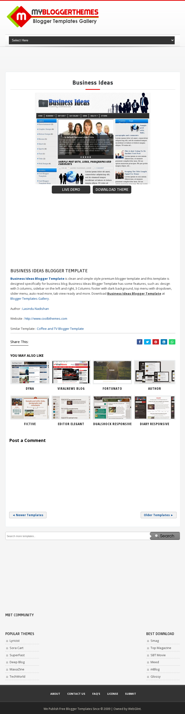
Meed (155, 662)
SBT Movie (158, 655)
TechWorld (17, 676)
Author (154, 388)
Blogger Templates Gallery (29, 298)
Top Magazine (161, 648)
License (112, 693)
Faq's (96, 693)
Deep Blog (17, 662)
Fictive (30, 424)
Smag (155, 640)
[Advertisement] (93, 59)
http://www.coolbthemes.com (46, 318)
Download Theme (112, 189)
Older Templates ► (158, 515)
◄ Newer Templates (27, 515)
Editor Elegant (71, 424)
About (55, 693)
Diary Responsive (154, 424)
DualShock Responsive (112, 424)
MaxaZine (17, 669)
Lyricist (15, 640)
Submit (130, 693)
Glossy (156, 676)
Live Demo (71, 189)
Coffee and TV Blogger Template (60, 328)
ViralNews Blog (71, 388)
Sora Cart (16, 648)
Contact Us (76, 693)
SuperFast (17, 655)
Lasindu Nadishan (35, 308)
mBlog (155, 669)
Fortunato (112, 388)
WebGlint (134, 709)
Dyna (30, 388)
